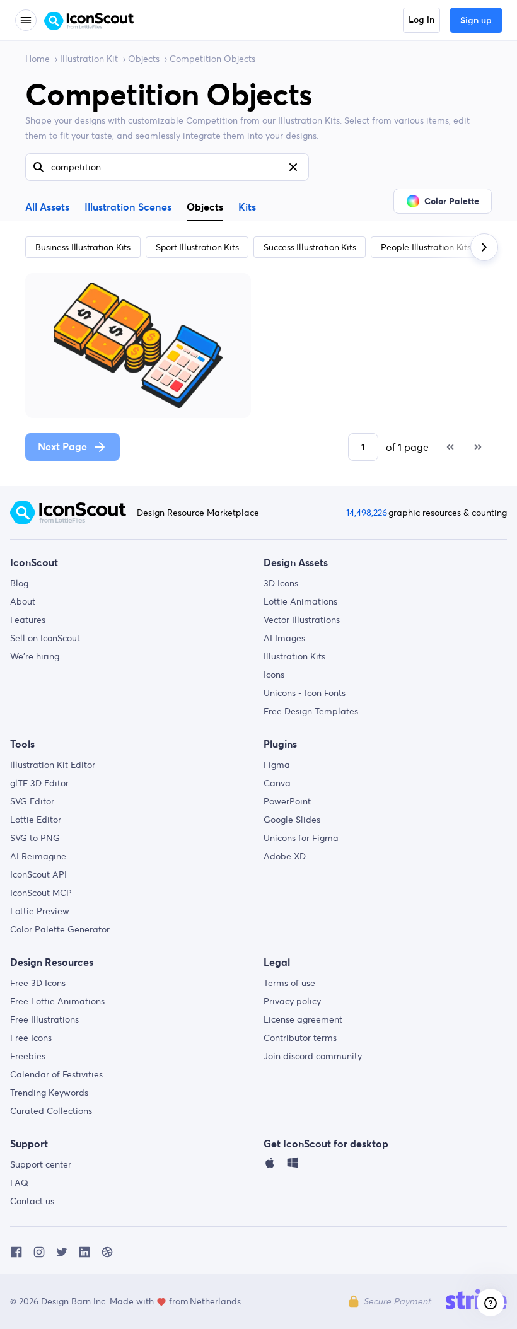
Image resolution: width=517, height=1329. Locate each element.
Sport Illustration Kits (197, 247)
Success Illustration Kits (310, 247)
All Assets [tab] (47, 207)
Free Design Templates (311, 711)
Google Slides (292, 819)
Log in (421, 20)
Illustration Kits (294, 656)
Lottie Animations (300, 601)
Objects (144, 58)
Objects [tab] (205, 206)
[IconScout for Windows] (292, 1165)
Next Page (62, 447)
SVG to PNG (35, 838)
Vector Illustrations (302, 619)
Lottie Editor (35, 819)
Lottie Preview (39, 911)
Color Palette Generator (60, 929)
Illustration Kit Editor (52, 764)
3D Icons (281, 583)
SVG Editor (32, 801)
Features (27, 619)
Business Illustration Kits (83, 247)
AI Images (284, 638)
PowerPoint (287, 801)
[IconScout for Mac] (270, 1165)
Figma (277, 764)
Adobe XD (285, 856)
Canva (277, 783)
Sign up (476, 20)
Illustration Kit (89, 58)
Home (37, 58)
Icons (274, 674)
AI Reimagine (38, 856)
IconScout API (38, 874)
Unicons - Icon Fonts (305, 693)
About (22, 601)
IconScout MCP (41, 892)
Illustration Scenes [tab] (127, 207)
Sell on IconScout (45, 638)
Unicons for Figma (301, 838)
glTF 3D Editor (39, 783)
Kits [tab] (247, 207)
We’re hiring (34, 656)
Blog (19, 583)
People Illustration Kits (425, 247)
